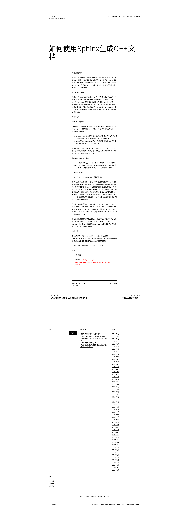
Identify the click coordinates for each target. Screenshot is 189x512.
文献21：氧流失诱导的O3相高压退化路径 (92, 336)
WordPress (135, 504)
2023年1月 (115, 407)
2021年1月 (115, 467)
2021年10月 (115, 445)
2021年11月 (115, 442)
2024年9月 (115, 356)
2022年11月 (115, 412)
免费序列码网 (120, 504)
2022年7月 (115, 422)
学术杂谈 (122, 17)
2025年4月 (115, 339)
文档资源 (114, 17)
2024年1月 (115, 377)
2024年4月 (115, 369)
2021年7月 (115, 452)
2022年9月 (115, 417)
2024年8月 (115, 359)
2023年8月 (115, 389)
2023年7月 (115, 392)
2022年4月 (115, 430)
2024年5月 (115, 367)
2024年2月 (115, 374)
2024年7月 (115, 361)
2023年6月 (115, 394)
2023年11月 (115, 382)
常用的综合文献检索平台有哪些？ (90, 334)
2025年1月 (115, 346)
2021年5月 (115, 457)
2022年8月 (115, 419)
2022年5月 (115, 427)
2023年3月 (115, 402)
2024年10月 (116, 354)
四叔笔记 (52, 16)
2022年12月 (116, 409)
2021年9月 (115, 447)
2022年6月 (115, 424)
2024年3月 (115, 372)
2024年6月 (115, 364)
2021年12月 (115, 440)
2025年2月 (115, 344)
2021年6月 (115, 455)
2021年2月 (115, 465)
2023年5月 (115, 397)
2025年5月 (115, 336)
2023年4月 (115, 399)
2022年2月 (115, 435)
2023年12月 (116, 379)
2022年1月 (115, 437)
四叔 (77, 285)
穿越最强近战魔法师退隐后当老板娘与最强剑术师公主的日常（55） (94, 345)
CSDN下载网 (104, 504)
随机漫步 (129, 17)
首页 (107, 17)
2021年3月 (115, 462)
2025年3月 (115, 341)
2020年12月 (116, 470)
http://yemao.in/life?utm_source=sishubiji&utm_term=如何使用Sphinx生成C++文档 (92, 262)
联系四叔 (137, 17)
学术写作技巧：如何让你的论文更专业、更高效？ (93, 339)
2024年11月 (115, 351)
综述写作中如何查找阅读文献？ (89, 343)
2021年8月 (115, 450)
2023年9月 (115, 387)
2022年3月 (115, 432)
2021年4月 (115, 460)
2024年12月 (116, 349)
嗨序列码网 (112, 504)
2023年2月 (115, 404)
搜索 (50, 330)
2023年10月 (116, 384)
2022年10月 (116, 414)
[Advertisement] (92, 5)
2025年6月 (115, 334)
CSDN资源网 (95, 504)
